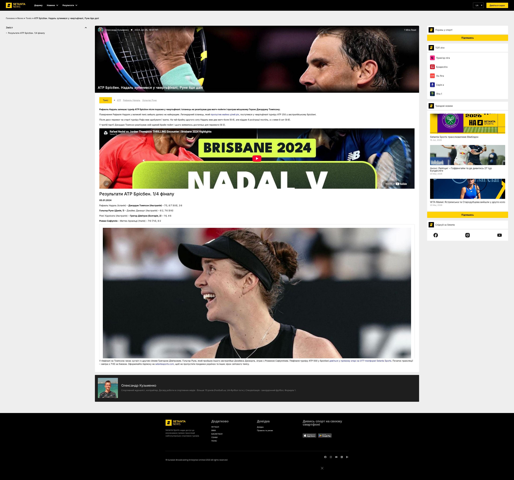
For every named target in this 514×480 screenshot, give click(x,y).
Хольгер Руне (149, 100)
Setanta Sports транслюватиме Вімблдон (454, 136)
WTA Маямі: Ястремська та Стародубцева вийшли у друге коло (467, 202)
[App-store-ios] (342, 457)
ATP (119, 100)
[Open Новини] (57, 5)
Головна (10, 18)
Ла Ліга (440, 76)
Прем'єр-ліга (443, 58)
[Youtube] (336, 457)
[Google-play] (347, 457)
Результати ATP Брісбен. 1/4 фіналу (26, 33)
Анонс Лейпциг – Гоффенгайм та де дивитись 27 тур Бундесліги (461, 169)
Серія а (440, 84)
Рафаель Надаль (131, 100)
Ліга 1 (439, 93)
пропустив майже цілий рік (225, 114)
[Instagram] (331, 457)
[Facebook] (325, 457)
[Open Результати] (76, 5)
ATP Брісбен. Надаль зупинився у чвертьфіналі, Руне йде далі (150, 88)
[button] (478, 5)
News (20, 18)
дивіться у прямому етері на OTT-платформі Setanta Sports (360, 360)
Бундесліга (441, 67)
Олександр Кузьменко (117, 30)
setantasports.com (164, 364)
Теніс (29, 18)
